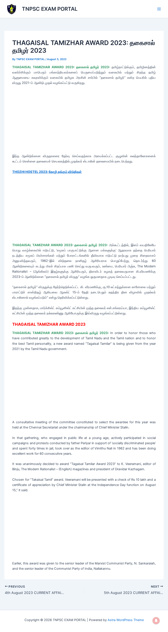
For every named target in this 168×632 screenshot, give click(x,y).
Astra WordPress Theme (126, 620)
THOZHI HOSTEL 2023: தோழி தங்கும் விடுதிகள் (47, 172)
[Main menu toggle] (159, 9)
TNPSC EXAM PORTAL (49, 9)
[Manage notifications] (156, 620)
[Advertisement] (84, 121)
